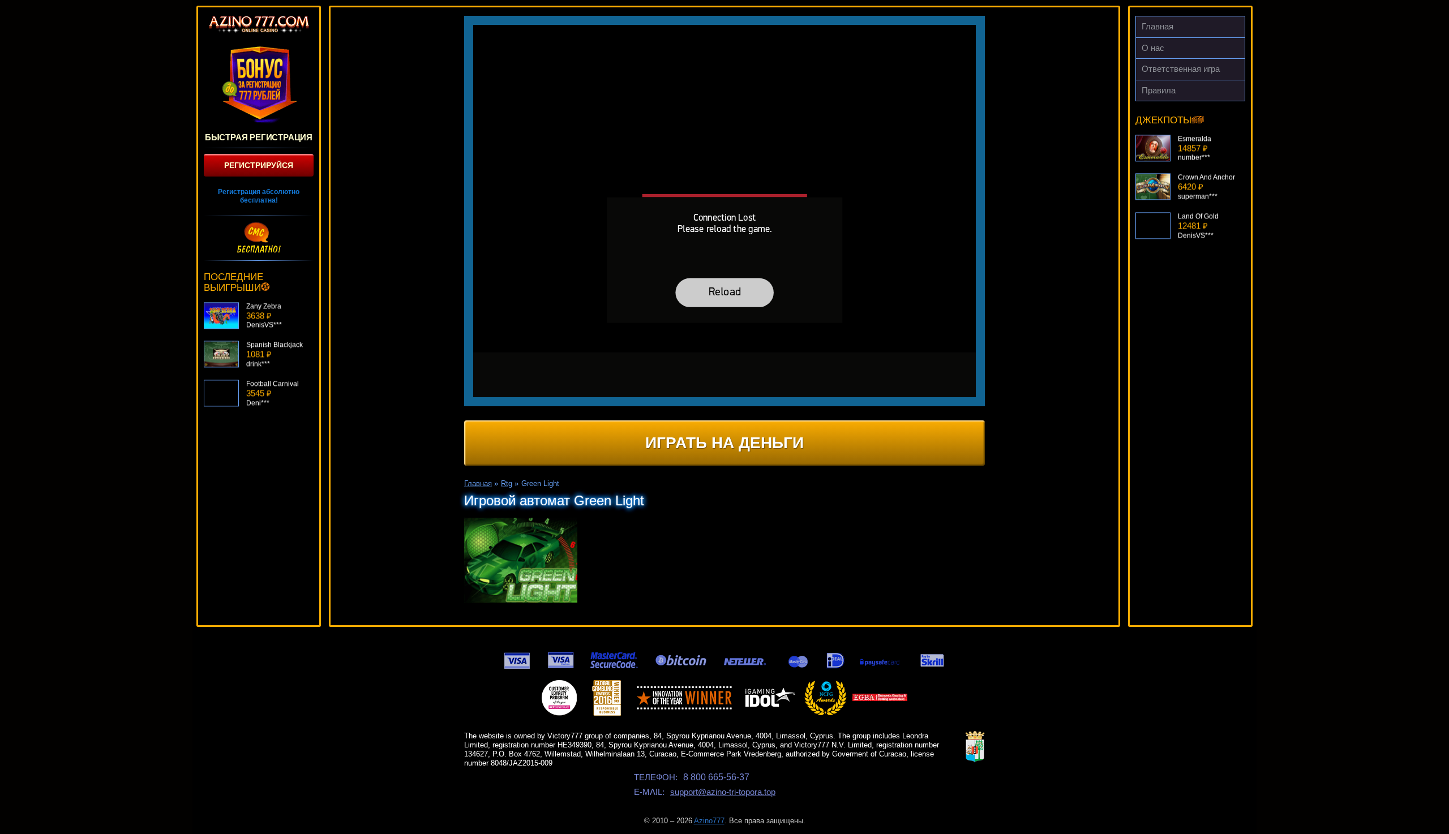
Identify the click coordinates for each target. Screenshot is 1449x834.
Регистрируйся (258, 165)
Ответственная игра (1181, 69)
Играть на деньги (724, 443)
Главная (1157, 26)
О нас (1153, 48)
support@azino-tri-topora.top (722, 792)
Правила (1159, 90)
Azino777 (709, 820)
